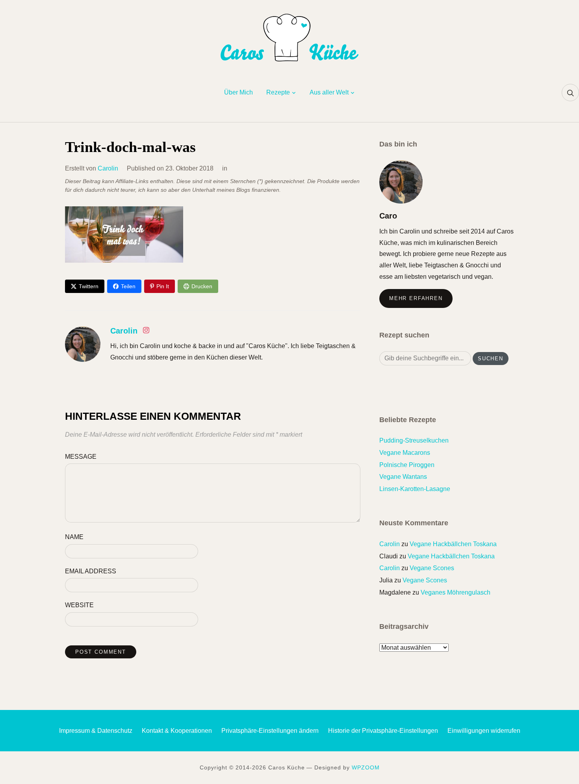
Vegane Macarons (404, 452)
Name (74, 537)
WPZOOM (366, 767)
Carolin (108, 168)
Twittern (88, 286)
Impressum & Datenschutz (95, 730)
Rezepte (278, 92)
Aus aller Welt (329, 92)
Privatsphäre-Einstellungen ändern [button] (270, 730)
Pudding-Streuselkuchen (414, 440)
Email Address (90, 571)
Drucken (201, 286)
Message (80, 456)
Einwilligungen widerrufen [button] (483, 730)
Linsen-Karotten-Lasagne (414, 489)
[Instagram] (146, 331)
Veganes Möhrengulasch (455, 592)
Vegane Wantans (403, 476)
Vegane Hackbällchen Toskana (453, 544)
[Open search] (570, 92)
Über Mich (238, 92)
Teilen (128, 286)
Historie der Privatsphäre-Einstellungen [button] (383, 730)
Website (79, 605)
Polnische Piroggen (406, 465)
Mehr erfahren (416, 298)
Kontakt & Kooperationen (177, 730)
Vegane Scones (432, 568)
